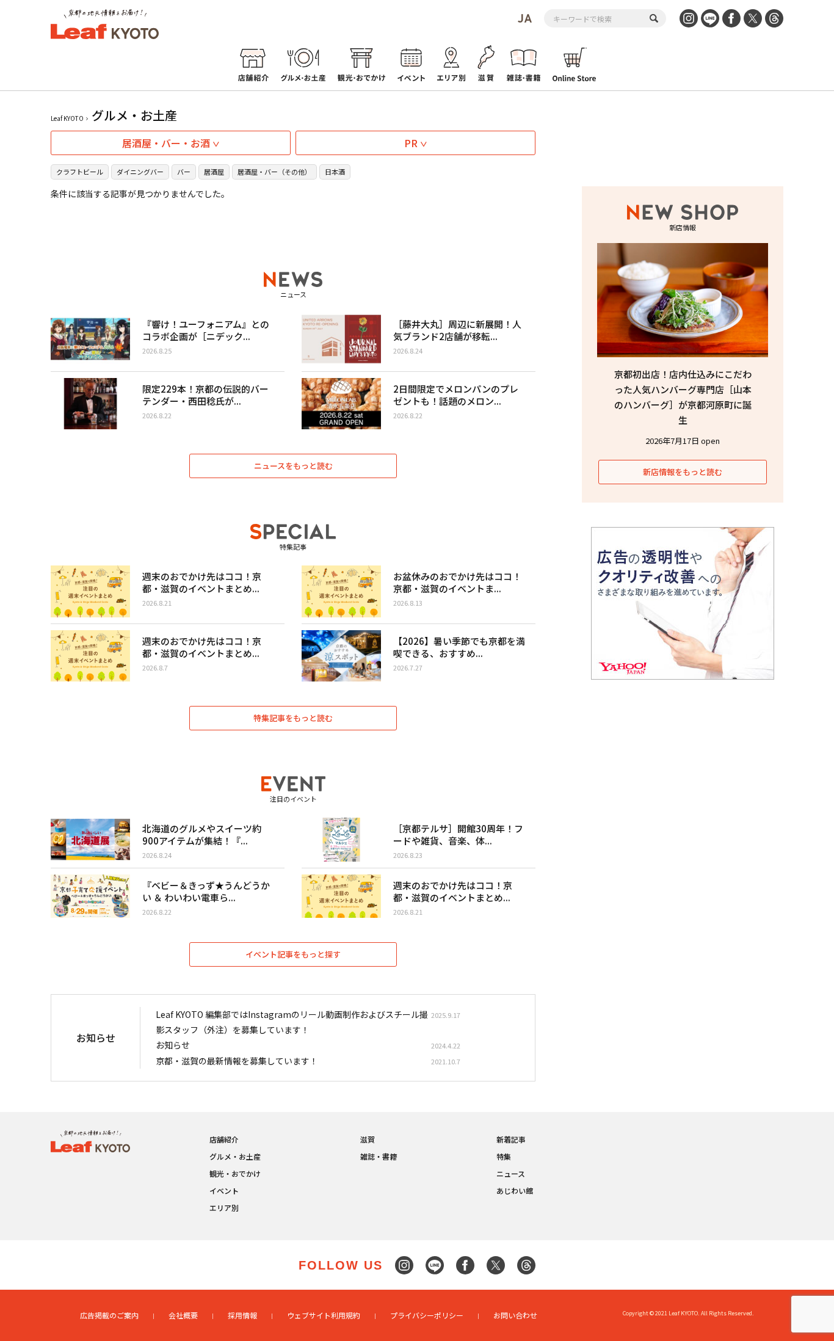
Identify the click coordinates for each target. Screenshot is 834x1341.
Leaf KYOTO (67, 118)
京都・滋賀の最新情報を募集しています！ (237, 1061)
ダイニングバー (140, 171)
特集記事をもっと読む (293, 718)
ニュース (510, 1173)
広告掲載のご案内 (109, 1315)
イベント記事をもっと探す (293, 954)
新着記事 (511, 1139)
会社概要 (183, 1315)
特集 (503, 1156)
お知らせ (173, 1045)
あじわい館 (514, 1190)
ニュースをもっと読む (293, 465)
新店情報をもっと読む (682, 472)
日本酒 (335, 171)
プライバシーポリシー (426, 1315)
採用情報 (242, 1315)
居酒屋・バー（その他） (274, 171)
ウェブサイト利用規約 (323, 1315)
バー (183, 171)
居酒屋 (214, 171)
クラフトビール (79, 171)
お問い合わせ (515, 1315)
